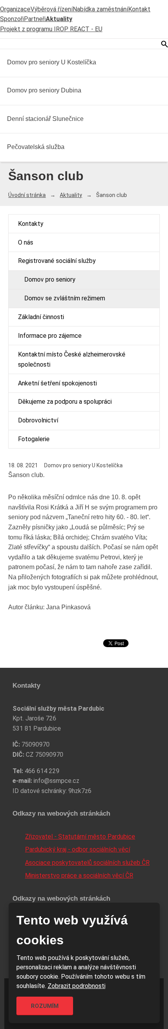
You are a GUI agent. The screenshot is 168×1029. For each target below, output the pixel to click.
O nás (25, 242)
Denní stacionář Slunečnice (45, 118)
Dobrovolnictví (38, 420)
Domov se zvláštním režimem (64, 298)
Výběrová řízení (51, 9)
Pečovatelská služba (35, 147)
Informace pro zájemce (50, 335)
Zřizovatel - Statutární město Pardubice (80, 836)
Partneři (35, 19)
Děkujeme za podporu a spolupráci (65, 401)
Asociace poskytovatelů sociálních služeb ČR (87, 862)
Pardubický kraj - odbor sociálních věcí (77, 849)
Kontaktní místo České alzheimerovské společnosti (71, 359)
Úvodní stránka (27, 195)
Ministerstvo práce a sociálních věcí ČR (79, 875)
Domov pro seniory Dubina (44, 90)
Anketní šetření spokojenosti (57, 383)
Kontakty (30, 223)
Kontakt (139, 9)
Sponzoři (12, 19)
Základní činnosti (41, 317)
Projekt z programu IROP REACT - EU (51, 29)
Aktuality (59, 19)
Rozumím (45, 1005)
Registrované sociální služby (57, 260)
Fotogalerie (34, 439)
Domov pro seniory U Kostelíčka (51, 62)
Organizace (15, 9)
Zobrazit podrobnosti (76, 986)
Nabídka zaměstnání (100, 9)
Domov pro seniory (49, 279)
